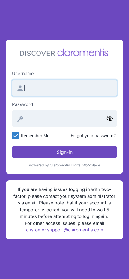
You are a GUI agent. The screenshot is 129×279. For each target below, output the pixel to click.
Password (22, 104)
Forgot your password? (93, 135)
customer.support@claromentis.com (64, 230)
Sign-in (65, 152)
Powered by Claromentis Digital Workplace (64, 165)
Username (23, 73)
